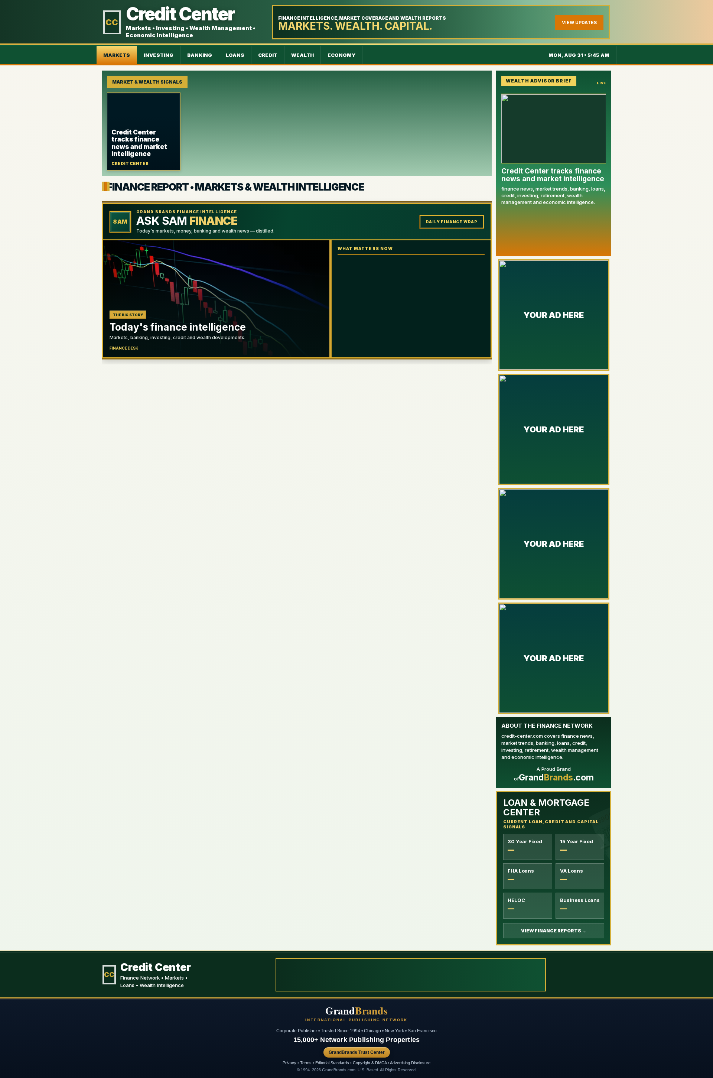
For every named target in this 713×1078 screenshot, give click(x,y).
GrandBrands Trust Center (357, 1052)
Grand (356, 1011)
